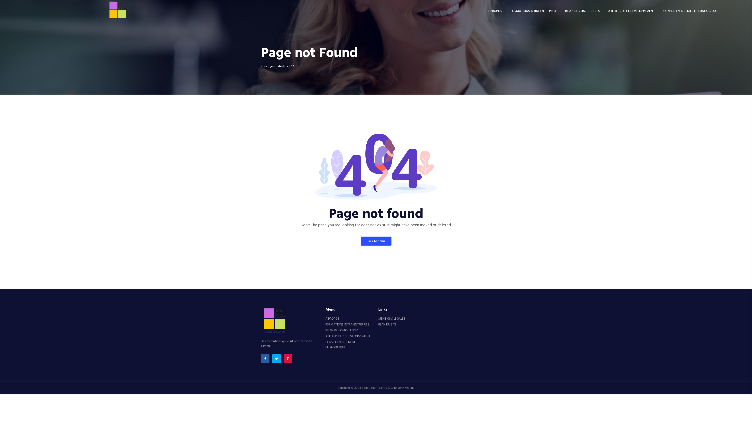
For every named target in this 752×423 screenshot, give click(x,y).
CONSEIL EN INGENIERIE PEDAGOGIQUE (690, 11)
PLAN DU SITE (387, 324)
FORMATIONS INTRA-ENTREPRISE (534, 11)
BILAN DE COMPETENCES (582, 11)
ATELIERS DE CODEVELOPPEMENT (631, 11)
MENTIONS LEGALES (391, 318)
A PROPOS (494, 11)
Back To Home (376, 241)
